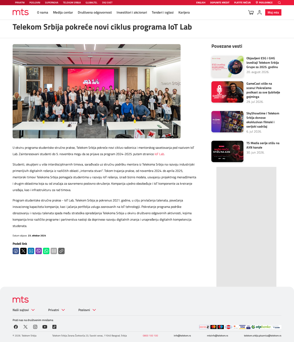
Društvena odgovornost (95, 12)
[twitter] (25, 326)
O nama (42, 12)
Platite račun (242, 2)
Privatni (53, 309)
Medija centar (63, 12)
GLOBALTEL (91, 2)
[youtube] (45, 326)
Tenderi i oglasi (163, 12)
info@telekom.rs (182, 335)
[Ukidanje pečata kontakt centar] (204, 327)
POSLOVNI (34, 2)
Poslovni (84, 309)
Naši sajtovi (21, 309)
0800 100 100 (150, 335)
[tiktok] (54, 326)
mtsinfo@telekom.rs (217, 335)
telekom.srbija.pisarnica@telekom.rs (262, 335)
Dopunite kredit (219, 2)
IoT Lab (159, 154)
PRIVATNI (20, 2)
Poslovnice (266, 2)
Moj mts (273, 12)
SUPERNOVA (51, 2)
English (200, 2)
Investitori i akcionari (132, 12)
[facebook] (16, 326)
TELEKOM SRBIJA (72, 2)
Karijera (184, 12)
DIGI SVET (107, 2)
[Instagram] (35, 326)
